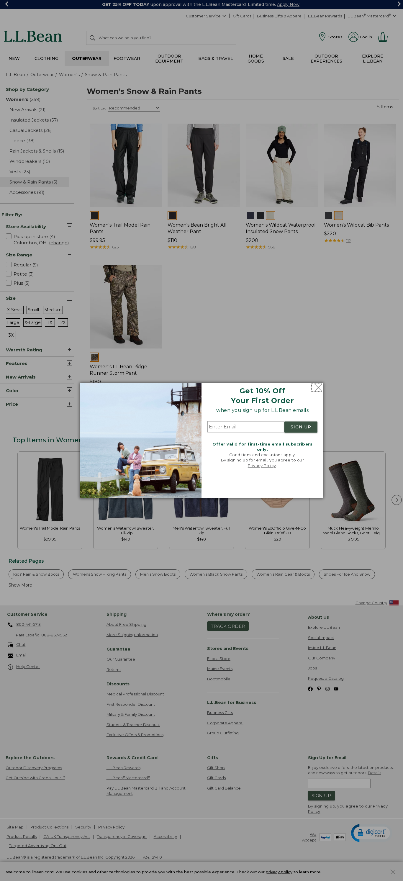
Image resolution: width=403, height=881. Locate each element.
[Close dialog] (317, 387)
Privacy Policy (262, 465)
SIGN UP (301, 427)
